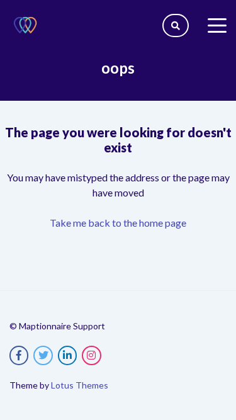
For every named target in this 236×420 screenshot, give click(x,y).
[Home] (25, 25)
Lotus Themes (79, 385)
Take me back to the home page (118, 223)
